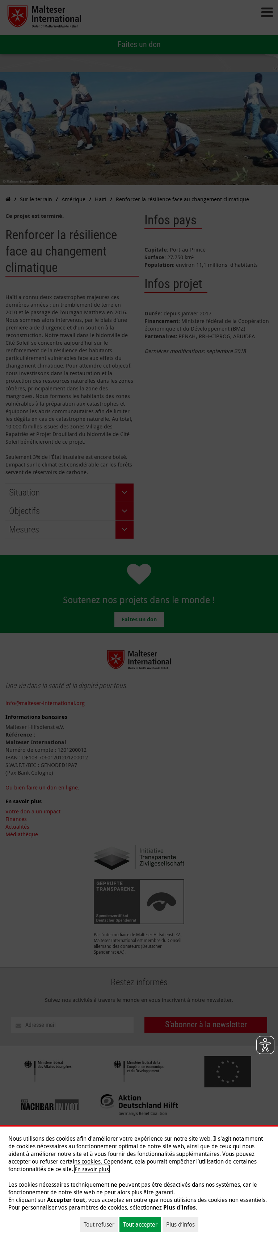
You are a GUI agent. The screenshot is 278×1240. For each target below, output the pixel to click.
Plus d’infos (180, 1224)
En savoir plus (92, 1169)
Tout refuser (99, 1224)
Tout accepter (140, 1224)
